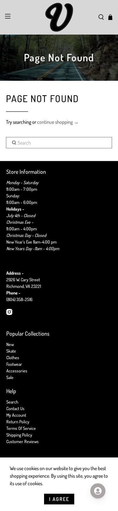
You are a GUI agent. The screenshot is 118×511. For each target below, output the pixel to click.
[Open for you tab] (97, 490)
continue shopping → (58, 122)
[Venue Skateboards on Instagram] (9, 313)
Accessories (16, 370)
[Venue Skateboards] (59, 17)
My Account (16, 415)
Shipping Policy (19, 434)
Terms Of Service (21, 428)
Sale (10, 377)
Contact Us (15, 408)
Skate (11, 351)
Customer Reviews (22, 441)
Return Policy (17, 421)
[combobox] (59, 142)
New (10, 344)
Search (12, 401)
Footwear (14, 364)
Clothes (12, 357)
